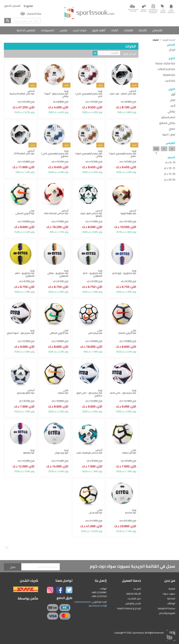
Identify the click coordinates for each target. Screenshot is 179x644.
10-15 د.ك (169, 168)
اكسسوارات (47, 30)
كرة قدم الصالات (166, 69)
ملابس (63, 30)
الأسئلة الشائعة (133, 593)
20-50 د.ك (169, 179)
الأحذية (143, 30)
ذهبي (172, 128)
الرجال (172, 49)
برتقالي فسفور (167, 122)
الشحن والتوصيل (133, 603)
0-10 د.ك (170, 162)
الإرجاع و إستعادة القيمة (129, 608)
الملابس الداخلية (26, 30)
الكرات (114, 30)
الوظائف (171, 603)
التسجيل (16, 5)
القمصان (157, 30)
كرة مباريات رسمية (165, 63)
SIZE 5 (156, 149)
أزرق (173, 94)
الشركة (172, 589)
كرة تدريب (170, 80)
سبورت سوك (169, 593)
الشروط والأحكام (167, 613)
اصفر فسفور (168, 117)
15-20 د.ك (169, 173)
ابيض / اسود (168, 134)
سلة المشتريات (34, 13)
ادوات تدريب (80, 30)
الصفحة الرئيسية (169, 40)
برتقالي (171, 111)
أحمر (173, 105)
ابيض (172, 99)
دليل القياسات (134, 598)
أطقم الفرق (99, 30)
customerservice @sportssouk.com (90, 604)
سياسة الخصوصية (166, 608)
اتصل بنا (137, 589)
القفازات (128, 30)
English (28, 6)
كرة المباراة (169, 74)
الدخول (7, 5)
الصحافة (171, 598)
